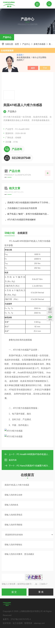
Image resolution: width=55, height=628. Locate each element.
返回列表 (13, 460)
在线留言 (22, 233)
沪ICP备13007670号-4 (21, 619)
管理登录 (28, 623)
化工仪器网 (18, 623)
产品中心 (7, 37)
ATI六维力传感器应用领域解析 (21, 219)
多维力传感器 (39, 44)
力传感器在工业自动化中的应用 (22, 208)
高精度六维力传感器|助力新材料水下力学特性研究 (28, 202)
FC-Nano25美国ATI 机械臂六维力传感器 (35, 465)
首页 (17, 44)
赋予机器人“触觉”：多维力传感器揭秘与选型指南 (28, 214)
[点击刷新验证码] (34, 577)
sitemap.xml (39, 623)
